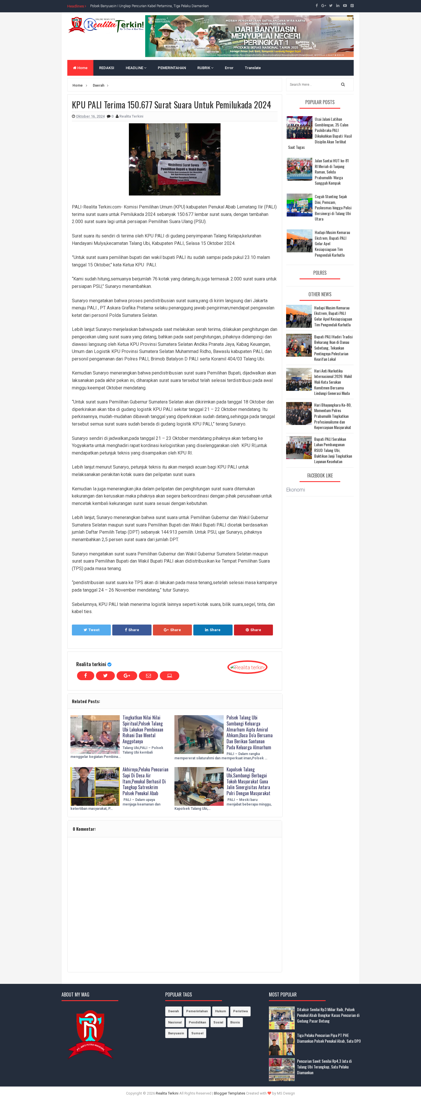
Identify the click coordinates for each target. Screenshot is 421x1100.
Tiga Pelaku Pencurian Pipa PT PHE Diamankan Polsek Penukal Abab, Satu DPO (329, 1038)
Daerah (173, 1011)
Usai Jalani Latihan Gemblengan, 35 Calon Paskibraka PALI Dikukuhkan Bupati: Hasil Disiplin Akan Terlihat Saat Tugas (320, 133)
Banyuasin (176, 1033)
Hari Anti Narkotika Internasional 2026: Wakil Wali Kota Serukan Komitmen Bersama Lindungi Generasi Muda (333, 382)
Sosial (218, 1022)
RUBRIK (204, 68)
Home (82, 68)
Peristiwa (240, 1011)
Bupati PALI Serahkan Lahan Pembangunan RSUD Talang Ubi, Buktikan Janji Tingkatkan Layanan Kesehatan (333, 450)
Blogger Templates (229, 1093)
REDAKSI (106, 68)
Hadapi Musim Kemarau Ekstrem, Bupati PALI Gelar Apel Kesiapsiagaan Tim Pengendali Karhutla (333, 316)
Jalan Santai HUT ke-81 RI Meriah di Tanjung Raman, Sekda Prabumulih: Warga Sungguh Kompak (332, 171)
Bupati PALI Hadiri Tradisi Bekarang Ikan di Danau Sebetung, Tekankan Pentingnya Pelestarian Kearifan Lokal (333, 348)
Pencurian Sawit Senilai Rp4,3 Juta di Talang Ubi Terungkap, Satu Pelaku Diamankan (324, 1066)
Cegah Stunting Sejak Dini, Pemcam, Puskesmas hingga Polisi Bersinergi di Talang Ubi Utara (333, 207)
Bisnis (235, 1022)
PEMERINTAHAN (172, 68)
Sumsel (197, 1033)
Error (229, 68)
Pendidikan (197, 1022)
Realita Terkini (167, 1093)
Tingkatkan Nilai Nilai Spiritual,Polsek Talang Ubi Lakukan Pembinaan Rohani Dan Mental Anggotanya (143, 729)
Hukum (220, 1011)
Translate (253, 68)
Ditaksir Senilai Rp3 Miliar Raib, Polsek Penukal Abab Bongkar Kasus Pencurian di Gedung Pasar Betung (328, 1014)
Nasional (175, 1022)
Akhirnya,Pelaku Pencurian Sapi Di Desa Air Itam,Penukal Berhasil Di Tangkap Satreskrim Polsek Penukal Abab (145, 781)
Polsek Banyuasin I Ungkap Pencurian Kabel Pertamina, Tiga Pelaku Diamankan (149, 6)
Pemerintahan (197, 1011)
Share (133, 630)
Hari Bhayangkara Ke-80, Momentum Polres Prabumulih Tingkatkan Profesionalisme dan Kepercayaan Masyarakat (332, 416)
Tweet (93, 630)
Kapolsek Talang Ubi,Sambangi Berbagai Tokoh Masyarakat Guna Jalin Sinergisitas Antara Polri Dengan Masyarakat (248, 781)
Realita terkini (91, 664)
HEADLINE (135, 68)
